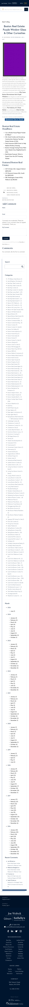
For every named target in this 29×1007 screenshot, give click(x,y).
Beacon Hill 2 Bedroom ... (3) (15, 303)
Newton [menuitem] (20, 949)
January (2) (14, 675)
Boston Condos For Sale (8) (14, 327)
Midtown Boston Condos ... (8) (15, 497)
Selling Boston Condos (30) (14, 528)
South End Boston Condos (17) (15, 569)
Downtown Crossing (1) (13, 434)
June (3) (13, 655)
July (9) (13, 782)
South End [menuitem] (8, 942)
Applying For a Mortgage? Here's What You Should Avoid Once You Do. (15, 884)
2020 (9, 723)
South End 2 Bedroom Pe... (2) (15, 558)
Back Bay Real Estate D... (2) (15, 298)
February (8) (14, 771)
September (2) (15, 635)
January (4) (14, 618)
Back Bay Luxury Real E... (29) (15, 292)
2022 (9, 671)
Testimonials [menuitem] (19, 973)
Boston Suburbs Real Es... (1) (15, 397)
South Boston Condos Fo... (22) (15, 550)
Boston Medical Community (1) (15, 353)
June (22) (13, 841)
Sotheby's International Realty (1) (16, 543)
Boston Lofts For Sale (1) (14, 344)
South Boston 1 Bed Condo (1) (15, 547)
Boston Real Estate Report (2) (15, 377)
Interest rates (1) (12, 458)
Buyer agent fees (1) (12, 414)
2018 (9, 765)
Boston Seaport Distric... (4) (14, 392)
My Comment (5, 227)
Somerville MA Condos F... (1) (15, 539)
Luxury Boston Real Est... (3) (15, 482)
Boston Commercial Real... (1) (15, 320)
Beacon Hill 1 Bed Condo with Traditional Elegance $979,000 (14, 877)
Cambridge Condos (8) (13, 421)
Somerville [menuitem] (20, 947)
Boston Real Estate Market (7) (15, 375)
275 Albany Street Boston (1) (15, 279)
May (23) (13, 808)
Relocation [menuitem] (9, 973)
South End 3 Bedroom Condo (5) (16, 561)
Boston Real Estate (12, 192)
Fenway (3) (10, 438)
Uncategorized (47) (12, 593)
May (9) (13, 777)
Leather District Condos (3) (14, 462)
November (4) (15, 688)
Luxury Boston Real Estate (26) (15, 484)
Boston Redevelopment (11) (14, 384)
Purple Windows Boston (13, 194)
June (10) (13, 779)
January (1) (14, 697)
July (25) (13, 843)
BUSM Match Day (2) (13, 408)
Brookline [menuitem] (20, 942)
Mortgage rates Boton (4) (14, 506)
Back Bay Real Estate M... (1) (15, 301)
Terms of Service (4, 244)
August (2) (14, 633)
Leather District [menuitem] (20, 940)
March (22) (14, 804)
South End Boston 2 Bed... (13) (15, 565)
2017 (9, 796)
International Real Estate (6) (15, 460)
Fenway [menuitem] (8, 958)
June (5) (13, 707)
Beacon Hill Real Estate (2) (14, 312)
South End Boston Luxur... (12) (15, 576)
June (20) (13, 810)
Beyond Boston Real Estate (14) (15, 316)
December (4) (14, 668)
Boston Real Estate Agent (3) (15, 366)
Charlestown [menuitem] (8, 960)
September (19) (15, 847)
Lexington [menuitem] (20, 956)
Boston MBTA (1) (12, 351)
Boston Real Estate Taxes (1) (15, 379)
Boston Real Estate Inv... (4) (14, 373)
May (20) (13, 838)
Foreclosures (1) (11, 445)
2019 (9, 750)
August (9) (14, 784)
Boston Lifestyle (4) (12, 342)
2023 (9, 640)
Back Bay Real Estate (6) (14, 296)
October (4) (14, 716)
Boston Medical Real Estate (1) (15, 355)
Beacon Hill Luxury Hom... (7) (15, 307)
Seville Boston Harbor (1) (14, 534)
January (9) (14, 769)
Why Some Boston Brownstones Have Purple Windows (14, 94)
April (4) (13, 624)
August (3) (14, 659)
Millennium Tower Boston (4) (15, 504)
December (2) (14, 746)
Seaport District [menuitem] (9, 951)
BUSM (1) (10, 405)
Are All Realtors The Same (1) (15, 281)
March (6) (13, 701)
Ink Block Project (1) (13, 456)
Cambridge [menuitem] (20, 944)
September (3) (15, 714)
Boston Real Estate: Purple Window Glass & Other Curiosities (14, 30)
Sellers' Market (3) (12, 526)
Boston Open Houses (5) (14, 360)
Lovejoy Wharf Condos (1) (14, 475)
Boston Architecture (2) (13, 318)
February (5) (14, 646)
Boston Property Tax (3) (13, 362)
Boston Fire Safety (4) (13, 329)
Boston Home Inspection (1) (14, 331)
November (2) (15, 666)
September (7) (15, 786)
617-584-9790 (15, 925)
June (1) (13, 611)
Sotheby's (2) (11, 541)
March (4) (13, 622)
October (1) (14, 637)
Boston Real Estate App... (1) (15, 368)
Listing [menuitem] (10, 971)
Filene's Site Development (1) (15, 440)
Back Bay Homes (11, 188)
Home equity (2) (12, 449)
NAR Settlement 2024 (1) (17, 419)
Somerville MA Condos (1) (14, 536)
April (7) (13, 703)
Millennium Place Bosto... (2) (15, 502)
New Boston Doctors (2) (14, 508)
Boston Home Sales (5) (13, 336)
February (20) (14, 832)
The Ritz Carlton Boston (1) (14, 589)
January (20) (14, 830)
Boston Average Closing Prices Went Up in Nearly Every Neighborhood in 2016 (15, 150)
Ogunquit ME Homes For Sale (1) (16, 519)
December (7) (14, 792)
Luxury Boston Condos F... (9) (15, 480)
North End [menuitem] (8, 956)
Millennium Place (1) (12, 499)
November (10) (15, 790)
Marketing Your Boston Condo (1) (16, 493)
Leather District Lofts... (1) (14, 464)
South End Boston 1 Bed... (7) (15, 563)
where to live (20, 110)
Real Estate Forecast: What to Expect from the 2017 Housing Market (14, 156)
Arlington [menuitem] (20, 951)
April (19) (13, 806)
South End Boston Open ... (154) (16, 578)
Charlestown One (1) (13, 427)
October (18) (14, 849)
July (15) (13, 812)
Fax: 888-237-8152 (14, 989)
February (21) (14, 801)
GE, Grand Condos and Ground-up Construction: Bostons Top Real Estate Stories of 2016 (15, 139)
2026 (9, 607)
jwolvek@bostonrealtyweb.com (15, 927)
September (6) (15, 661)
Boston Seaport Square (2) (14, 395)
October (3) (14, 663)
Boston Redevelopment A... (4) (15, 386)
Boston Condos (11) (12, 325)
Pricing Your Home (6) (13, 523)
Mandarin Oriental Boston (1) (15, 491)
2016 (9, 826)
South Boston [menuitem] (8, 949)
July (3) (13, 631)
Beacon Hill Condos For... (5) (15, 305)
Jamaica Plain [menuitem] (20, 958)
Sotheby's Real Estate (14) (14, 545)
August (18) (14, 845)
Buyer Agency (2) (12, 410)
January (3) (14, 644)
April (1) (13, 651)
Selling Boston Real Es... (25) (15, 532)
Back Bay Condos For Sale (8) (15, 290)
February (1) (14, 677)
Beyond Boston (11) (12, 314)
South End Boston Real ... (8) (15, 580)
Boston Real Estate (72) (13, 364)
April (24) (13, 836)
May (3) (13, 626)
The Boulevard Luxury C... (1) (15, 587)
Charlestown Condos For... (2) (15, 425)
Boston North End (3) (13, 357)
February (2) (14, 620)
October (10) (14, 788)
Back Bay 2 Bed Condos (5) (14, 285)
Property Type (5, 905)
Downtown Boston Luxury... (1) (15, 432)
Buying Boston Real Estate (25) (15, 416)
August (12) (14, 814)
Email (3, 214)
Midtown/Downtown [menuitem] (8, 947)
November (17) (15, 851)
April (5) (13, 734)
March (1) (13, 679)
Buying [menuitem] (10, 969)
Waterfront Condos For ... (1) (15, 595)
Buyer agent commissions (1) (15, 412)
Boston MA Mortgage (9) (14, 346)
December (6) (14, 823)
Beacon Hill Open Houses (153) (15, 309)
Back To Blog (6, 22)
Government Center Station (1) (15, 447)
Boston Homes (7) (12, 338)
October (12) (14, 819)
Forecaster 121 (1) (12, 443)
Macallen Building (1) (13, 488)
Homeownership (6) (13, 451)
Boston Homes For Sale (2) (14, 340)
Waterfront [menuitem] (8, 953)
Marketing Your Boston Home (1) (16, 495)
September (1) (15, 742)
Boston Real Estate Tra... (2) (14, 381)
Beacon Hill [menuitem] (8, 944)
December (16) (15, 853)
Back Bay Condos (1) (13, 287)
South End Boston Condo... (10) (15, 567)
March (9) (13, 773)
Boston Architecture (8, 200)
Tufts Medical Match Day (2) (15, 591)
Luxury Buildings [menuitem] (19, 971)
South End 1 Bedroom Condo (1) (16, 552)
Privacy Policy (21, 242)
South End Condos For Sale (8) (15, 582)
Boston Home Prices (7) (13, 333)
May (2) (13, 683)
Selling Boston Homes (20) (14, 530)
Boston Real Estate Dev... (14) (15, 370)
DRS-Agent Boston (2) (13, 436)
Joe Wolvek (7, 37)
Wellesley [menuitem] (20, 953)
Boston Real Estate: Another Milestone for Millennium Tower (14, 864)
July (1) (13, 657)
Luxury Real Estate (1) (13, 486)
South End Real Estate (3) (14, 585)
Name (3, 207)
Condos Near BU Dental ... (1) (15, 429)
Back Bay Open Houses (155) (15, 294)
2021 (9, 693)
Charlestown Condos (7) (14, 423)
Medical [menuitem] (19, 969)
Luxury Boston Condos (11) (14, 478)
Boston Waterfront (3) (13, 403)
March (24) (14, 834)
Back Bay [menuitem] (8, 940)
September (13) (15, 816)
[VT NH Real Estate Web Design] (14, 1003)
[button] (26, 9)
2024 (9, 614)
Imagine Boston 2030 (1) (14, 454)
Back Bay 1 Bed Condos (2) (14, 283)
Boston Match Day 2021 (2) (14, 349)
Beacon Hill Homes (12, 190)
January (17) (14, 799)
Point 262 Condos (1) (13, 521)
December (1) (14, 720)
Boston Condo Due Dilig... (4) (15, 322)
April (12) (13, 775)
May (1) (13, 653)
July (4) (13, 709)
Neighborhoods (5, 899)
